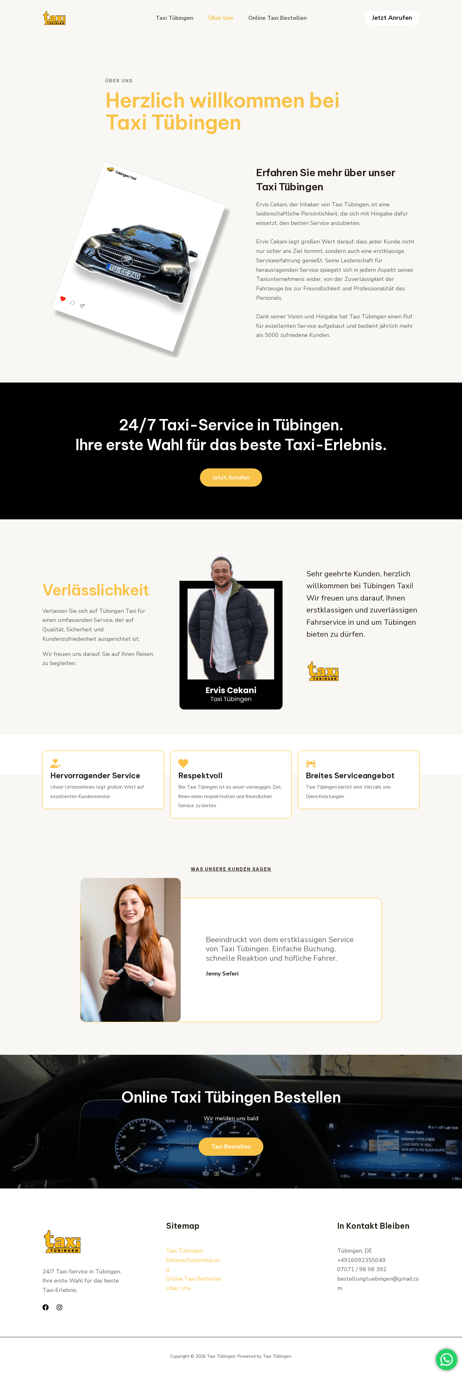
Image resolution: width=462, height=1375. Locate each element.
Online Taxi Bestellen (277, 18)
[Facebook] (45, 1307)
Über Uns (220, 18)
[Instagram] (59, 1307)
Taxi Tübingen (174, 18)
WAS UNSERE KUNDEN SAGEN (231, 869)
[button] (392, 18)
